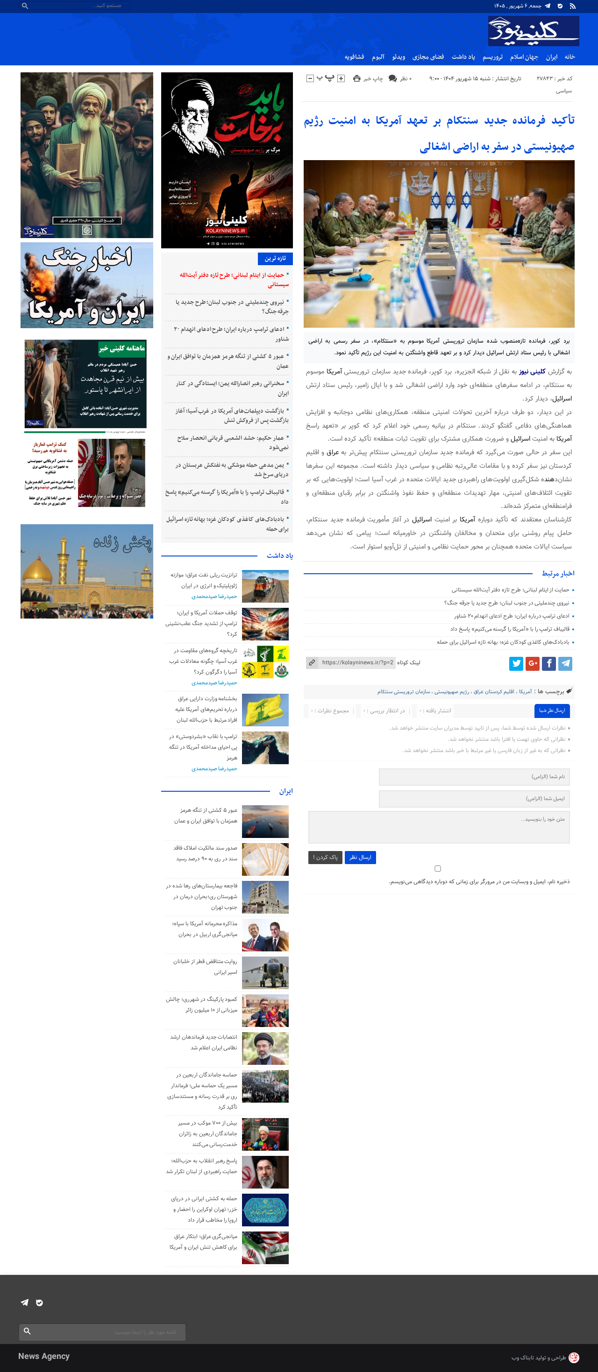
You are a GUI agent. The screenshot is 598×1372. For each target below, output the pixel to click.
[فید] (573, 6)
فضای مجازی (428, 57)
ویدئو (398, 57)
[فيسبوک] (549, 664)
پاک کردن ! (325, 857)
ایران (551, 57)
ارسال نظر (360, 857)
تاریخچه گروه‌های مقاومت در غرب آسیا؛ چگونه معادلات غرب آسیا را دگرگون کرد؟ (203, 661)
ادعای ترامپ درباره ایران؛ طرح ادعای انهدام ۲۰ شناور (512, 616)
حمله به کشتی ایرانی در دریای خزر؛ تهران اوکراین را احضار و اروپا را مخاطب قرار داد (204, 1209)
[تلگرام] (547, 6)
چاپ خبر (373, 79)
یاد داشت (463, 57)
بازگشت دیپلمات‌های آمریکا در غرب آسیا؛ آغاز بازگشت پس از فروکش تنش (232, 416)
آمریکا (334, 371)
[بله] (560, 6)
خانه (570, 57)
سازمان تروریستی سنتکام (403, 692)
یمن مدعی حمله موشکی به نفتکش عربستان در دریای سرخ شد (232, 470)
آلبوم (378, 57)
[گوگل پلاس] (533, 664)
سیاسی (564, 91)
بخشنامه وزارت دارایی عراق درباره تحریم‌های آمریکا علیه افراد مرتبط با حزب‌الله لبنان (206, 710)
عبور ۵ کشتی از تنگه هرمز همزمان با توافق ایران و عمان (228, 362)
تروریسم (493, 57)
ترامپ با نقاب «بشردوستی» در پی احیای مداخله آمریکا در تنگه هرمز (203, 747)
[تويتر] (516, 664)
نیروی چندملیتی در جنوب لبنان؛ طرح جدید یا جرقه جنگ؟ (507, 603)
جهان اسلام (524, 57)
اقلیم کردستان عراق (494, 692)
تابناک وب (523, 1358)
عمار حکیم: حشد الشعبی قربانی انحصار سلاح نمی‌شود (233, 443)
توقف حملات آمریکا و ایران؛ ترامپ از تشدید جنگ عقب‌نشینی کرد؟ (201, 624)
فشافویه (354, 57)
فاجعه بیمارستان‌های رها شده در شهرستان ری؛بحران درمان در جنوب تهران (201, 897)
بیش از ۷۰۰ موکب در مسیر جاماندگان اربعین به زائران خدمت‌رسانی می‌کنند (207, 1134)
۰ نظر (406, 79)
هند (549, 479)
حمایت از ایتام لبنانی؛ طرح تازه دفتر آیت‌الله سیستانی (511, 590)
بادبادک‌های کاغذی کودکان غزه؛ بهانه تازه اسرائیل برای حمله (503, 642)
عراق (333, 452)
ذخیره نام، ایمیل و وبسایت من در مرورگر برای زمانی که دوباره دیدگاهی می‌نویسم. (479, 882)
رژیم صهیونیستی (451, 692)
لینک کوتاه (408, 663)
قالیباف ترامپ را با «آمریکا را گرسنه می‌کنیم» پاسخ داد (510, 629)
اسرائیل (562, 399)
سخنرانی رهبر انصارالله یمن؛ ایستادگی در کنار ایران (232, 389)
